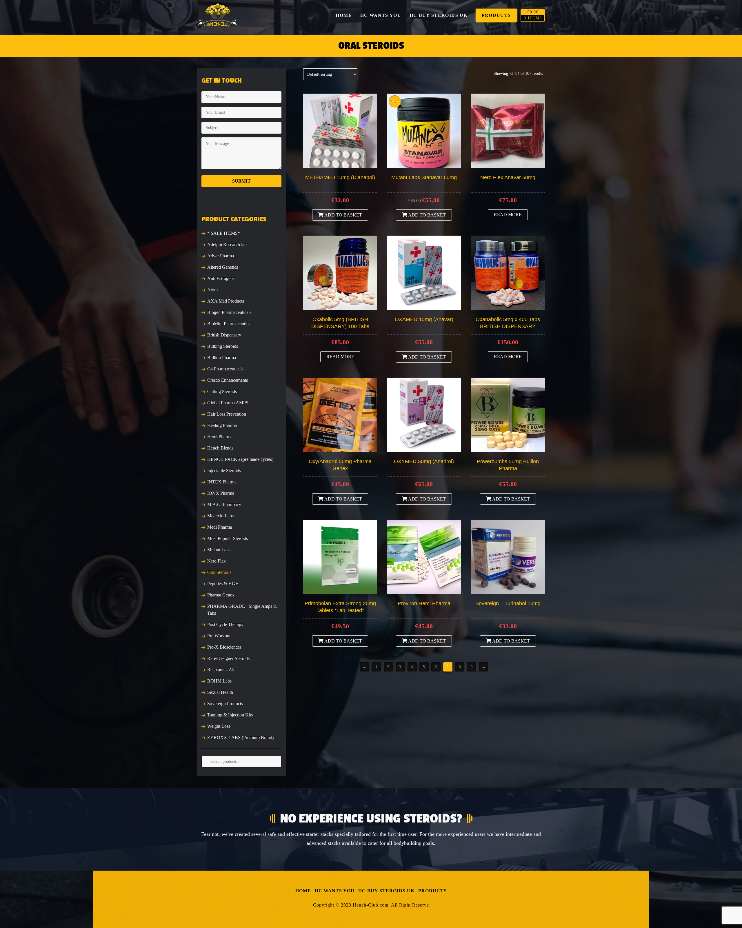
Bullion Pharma (221, 357)
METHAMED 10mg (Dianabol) (340, 177)
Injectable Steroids (224, 470)
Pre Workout (218, 635)
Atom (212, 289)
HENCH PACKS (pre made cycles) (240, 459)
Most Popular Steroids (227, 538)
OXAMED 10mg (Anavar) (424, 319)
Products (432, 890)
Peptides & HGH (223, 583)
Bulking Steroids (222, 346)
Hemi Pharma (219, 436)
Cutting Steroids (222, 391)
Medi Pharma (219, 527)
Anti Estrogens (220, 278)
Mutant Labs (218, 549)
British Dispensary (224, 334)
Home (303, 890)
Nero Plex (216, 560)
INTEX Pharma (222, 481)
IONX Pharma (220, 493)
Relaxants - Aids (222, 669)
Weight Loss (218, 726)
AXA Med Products (225, 301)
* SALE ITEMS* (223, 233)
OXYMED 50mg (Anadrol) (424, 461)
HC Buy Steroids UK (386, 890)
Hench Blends (220, 447)
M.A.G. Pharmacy (224, 504)
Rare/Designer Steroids (228, 658)
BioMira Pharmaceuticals (230, 323)
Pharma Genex (220, 594)
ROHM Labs (219, 680)
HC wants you (334, 890)
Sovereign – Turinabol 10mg (508, 603)
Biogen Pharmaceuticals (229, 312)
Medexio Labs (220, 515)
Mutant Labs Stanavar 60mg (424, 177)
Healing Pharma (222, 425)
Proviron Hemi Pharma (424, 603)
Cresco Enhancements (227, 380)
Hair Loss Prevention (226, 414)
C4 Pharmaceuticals (225, 368)
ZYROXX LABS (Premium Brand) (240, 737)
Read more (508, 214)
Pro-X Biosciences (224, 647)
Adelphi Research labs (227, 244)
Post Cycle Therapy (225, 624)
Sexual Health (220, 692)
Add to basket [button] (342, 214)
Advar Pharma (220, 255)
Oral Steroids (219, 572)
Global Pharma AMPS (227, 402)
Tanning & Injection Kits (230, 714)
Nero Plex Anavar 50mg (507, 177)
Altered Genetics (222, 267)
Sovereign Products (225, 703)
